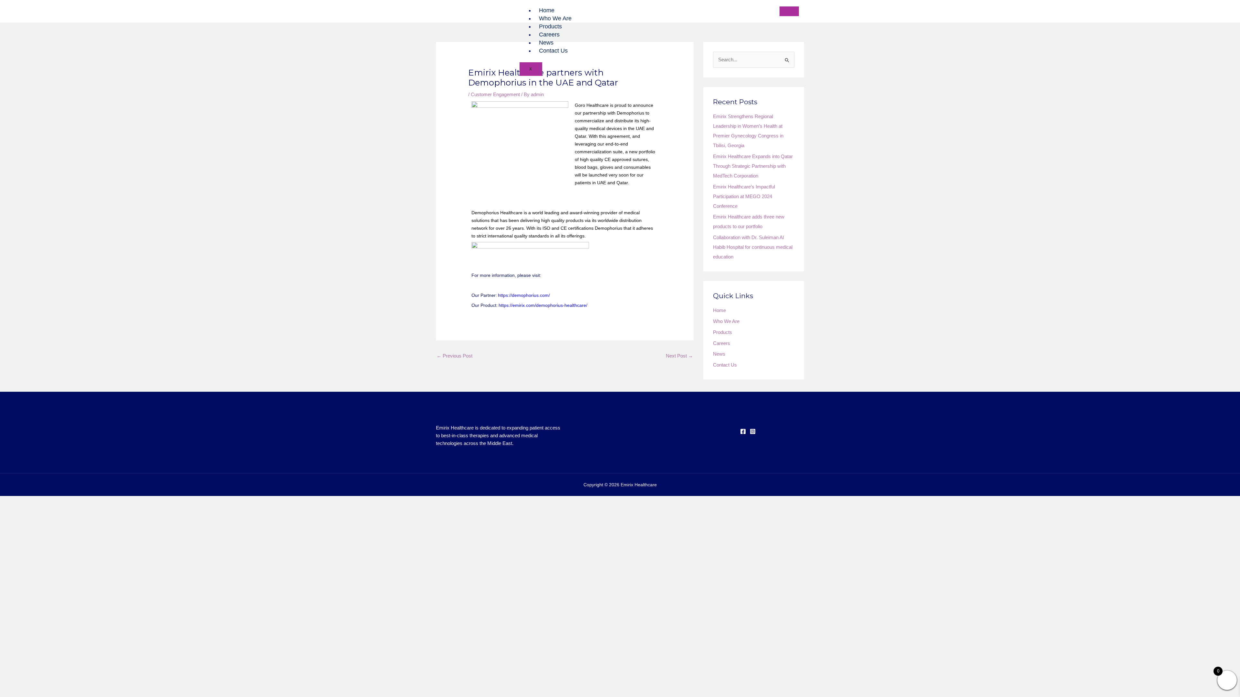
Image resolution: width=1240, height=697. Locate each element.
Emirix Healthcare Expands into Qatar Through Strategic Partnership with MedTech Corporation (753, 166)
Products (550, 26)
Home (546, 10)
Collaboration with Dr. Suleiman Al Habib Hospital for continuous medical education (752, 247)
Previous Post (454, 356)
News (546, 42)
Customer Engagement (495, 94)
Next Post (679, 356)
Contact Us (553, 50)
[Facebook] (743, 431)
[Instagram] (753, 431)
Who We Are (555, 18)
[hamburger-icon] (789, 11)
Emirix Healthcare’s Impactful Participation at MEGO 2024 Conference (744, 196)
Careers (549, 34)
